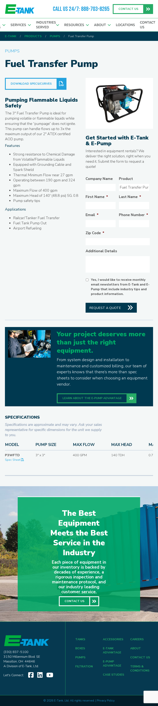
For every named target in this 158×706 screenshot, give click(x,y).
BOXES (80, 648)
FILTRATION (84, 666)
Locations (125, 25)
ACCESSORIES (113, 639)
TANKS (80, 639)
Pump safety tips (26, 200)
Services (19, 25)
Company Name (99, 178)
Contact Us (147, 24)
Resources (75, 25)
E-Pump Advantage (112, 664)
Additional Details (101, 251)
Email (92, 215)
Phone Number (133, 215)
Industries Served (46, 24)
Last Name (130, 197)
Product (126, 178)
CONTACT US (140, 657)
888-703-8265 (95, 9)
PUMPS (80, 657)
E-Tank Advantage (112, 650)
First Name (97, 197)
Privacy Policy (106, 701)
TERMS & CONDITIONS (139, 669)
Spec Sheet (13, 460)
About (101, 25)
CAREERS (137, 639)
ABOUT (135, 648)
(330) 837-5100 (15, 652)
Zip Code (95, 233)
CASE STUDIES (113, 675)
